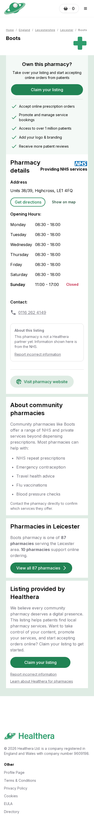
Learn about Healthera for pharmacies (41, 681)
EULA (8, 804)
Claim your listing (47, 89)
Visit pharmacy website (46, 381)
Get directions (28, 202)
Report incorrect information (38, 354)
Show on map (64, 202)
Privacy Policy (15, 788)
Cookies (11, 796)
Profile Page (14, 772)
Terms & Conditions (20, 780)
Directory (11, 812)
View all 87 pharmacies (38, 567)
